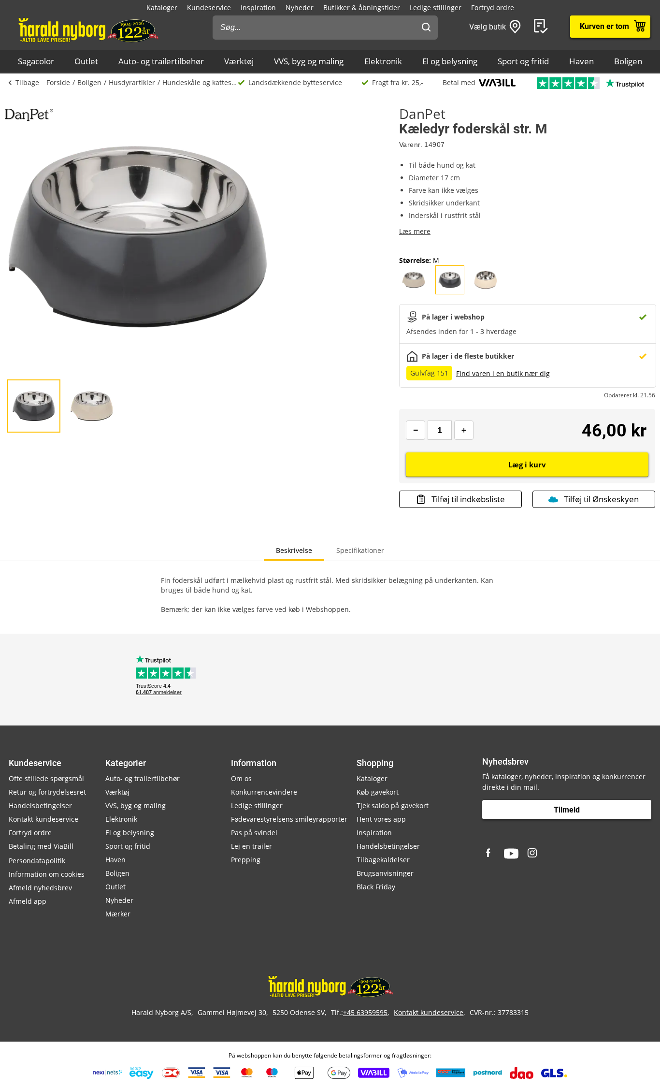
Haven (581, 61)
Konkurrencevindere (264, 792)
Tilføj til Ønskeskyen (601, 499)
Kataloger (161, 7)
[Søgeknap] (426, 27)
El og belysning (449, 61)
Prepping (245, 859)
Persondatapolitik (37, 860)
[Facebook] (489, 853)
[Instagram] (533, 853)
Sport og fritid (523, 61)
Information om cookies (47, 874)
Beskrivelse (294, 550)
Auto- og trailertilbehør (161, 61)
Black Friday (376, 886)
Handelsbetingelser (40, 805)
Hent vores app (381, 819)
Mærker (117, 913)
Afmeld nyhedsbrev (40, 887)
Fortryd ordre (492, 7)
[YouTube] (511, 853)
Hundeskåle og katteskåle (200, 82)
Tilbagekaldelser (383, 859)
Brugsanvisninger (385, 873)
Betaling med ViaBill (41, 846)
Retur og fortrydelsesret (47, 792)
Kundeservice (209, 7)
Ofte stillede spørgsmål (46, 778)
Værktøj (239, 61)
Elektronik (383, 61)
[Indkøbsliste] (543, 26)
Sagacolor (36, 61)
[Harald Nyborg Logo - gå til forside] (87, 29)
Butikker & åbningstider (361, 7)
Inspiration (258, 7)
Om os (241, 778)
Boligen (628, 61)
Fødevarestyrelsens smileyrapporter (289, 819)
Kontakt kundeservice (43, 819)
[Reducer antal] (415, 430)
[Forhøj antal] (463, 430)
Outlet (86, 61)
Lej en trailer (251, 846)
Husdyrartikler (132, 82)
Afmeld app (27, 901)
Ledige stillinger (435, 7)
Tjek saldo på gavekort (393, 805)
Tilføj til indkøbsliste (468, 499)
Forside (58, 82)
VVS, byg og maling (309, 61)
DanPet (422, 113)
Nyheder (300, 7)
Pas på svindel (254, 832)
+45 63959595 (365, 1012)
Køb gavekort (378, 792)
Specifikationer (360, 550)
